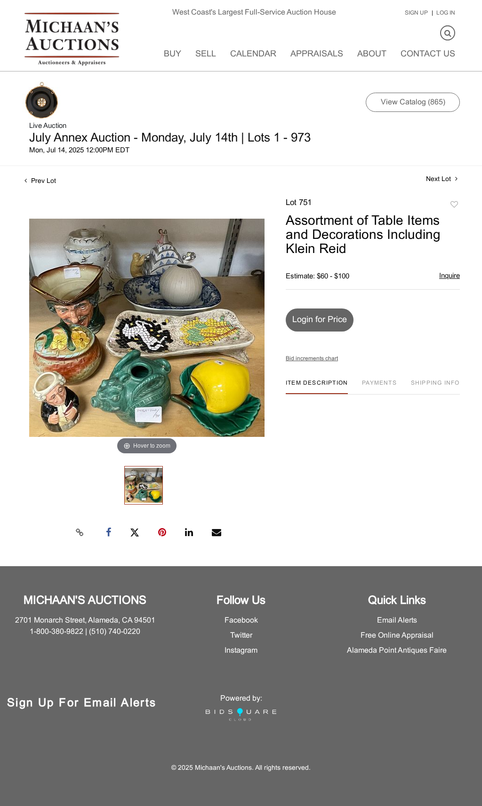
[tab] (317, 387)
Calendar (253, 54)
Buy (172, 54)
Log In (445, 13)
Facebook (241, 620)
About (371, 54)
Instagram (241, 650)
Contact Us (428, 54)
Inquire (449, 276)
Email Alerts (397, 620)
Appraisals (316, 54)
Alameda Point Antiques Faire (397, 650)
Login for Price (319, 320)
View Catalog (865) (413, 102)
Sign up (416, 13)
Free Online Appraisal (397, 635)
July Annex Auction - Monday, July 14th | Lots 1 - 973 (170, 138)
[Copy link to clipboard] (80, 532)
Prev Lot (42, 181)
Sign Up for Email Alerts (82, 703)
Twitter (241, 635)
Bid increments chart (312, 359)
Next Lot (439, 179)
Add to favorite (454, 205)
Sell (205, 54)
